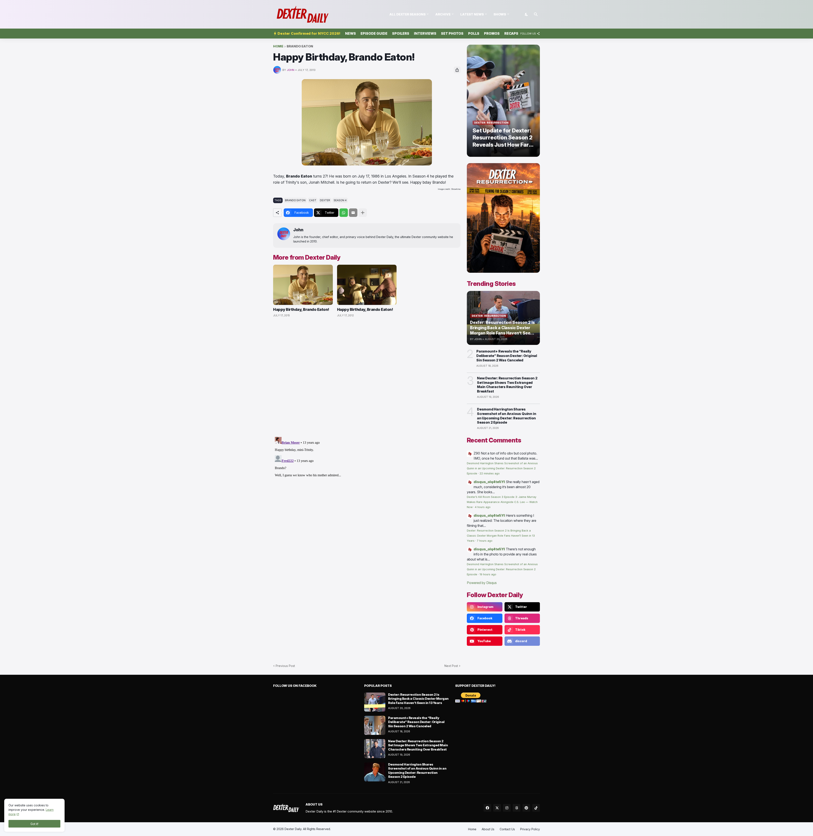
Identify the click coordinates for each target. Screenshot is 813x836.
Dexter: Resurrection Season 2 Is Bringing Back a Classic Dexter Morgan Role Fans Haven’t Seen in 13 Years (501, 535)
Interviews (425, 33)
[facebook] (487, 808)
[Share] (457, 69)
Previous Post (285, 666)
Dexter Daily (293, 829)
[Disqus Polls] (367, 377)
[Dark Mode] (526, 14)
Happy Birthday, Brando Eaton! (301, 309)
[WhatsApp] (343, 212)
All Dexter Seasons (407, 14)
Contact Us (507, 829)
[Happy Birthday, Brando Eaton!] (303, 285)
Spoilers (400, 33)
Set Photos (452, 33)
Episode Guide (374, 33)
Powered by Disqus (482, 583)
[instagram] (507, 808)
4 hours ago (483, 507)
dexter (325, 200)
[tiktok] (536, 808)
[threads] (516, 808)
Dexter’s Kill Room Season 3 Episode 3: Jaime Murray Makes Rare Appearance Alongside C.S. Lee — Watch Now (502, 502)
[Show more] (362, 212)
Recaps (511, 33)
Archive (443, 14)
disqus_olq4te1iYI (489, 482)
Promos (492, 33)
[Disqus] (366, 488)
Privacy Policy (530, 829)
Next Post (451, 666)
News (350, 33)
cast (312, 200)
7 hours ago (484, 540)
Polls (473, 33)
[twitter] (497, 808)
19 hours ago (488, 574)
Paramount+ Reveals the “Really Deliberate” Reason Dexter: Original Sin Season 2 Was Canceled (506, 355)
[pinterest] (526, 808)
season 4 (340, 200)
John (298, 229)
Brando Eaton (300, 46)
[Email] (353, 212)
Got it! (34, 824)
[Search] (536, 14)
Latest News (472, 14)
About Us (488, 829)
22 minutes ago (490, 473)
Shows (500, 14)
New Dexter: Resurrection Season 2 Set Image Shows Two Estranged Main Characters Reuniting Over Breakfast (507, 384)
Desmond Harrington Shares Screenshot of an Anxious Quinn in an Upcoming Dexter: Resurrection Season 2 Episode (506, 415)
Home (278, 46)
